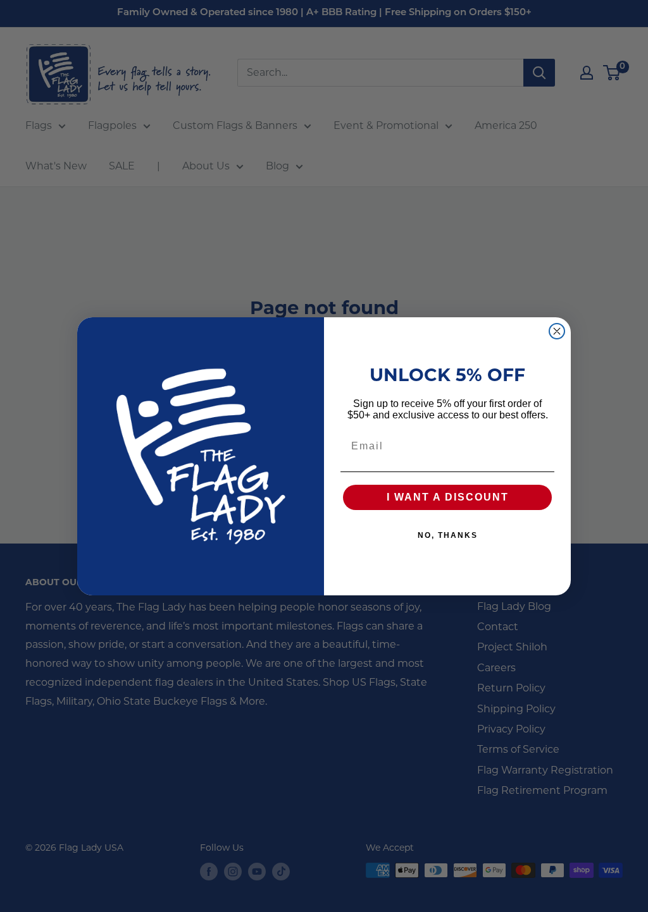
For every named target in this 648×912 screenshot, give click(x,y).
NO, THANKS (448, 535)
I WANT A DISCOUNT (448, 497)
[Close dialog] (556, 331)
